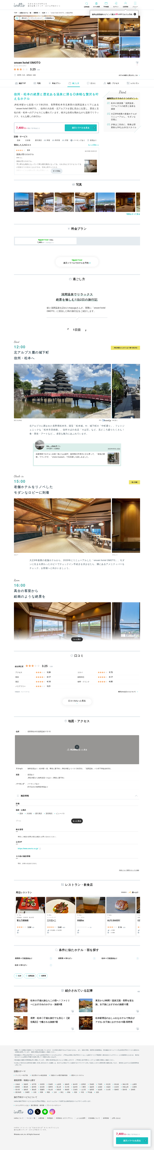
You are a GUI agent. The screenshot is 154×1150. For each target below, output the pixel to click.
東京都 (116, 1084)
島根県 (67, 1089)
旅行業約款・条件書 (37, 1105)
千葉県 (100, 1084)
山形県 (59, 1084)
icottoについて (19, 1118)
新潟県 (42, 1087)
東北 (62, 1092)
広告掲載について (94, 1118)
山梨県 (134, 1084)
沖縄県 (27, 1092)
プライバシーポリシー (53, 1105)
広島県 (75, 1089)
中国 (82, 1092)
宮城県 (50, 1084)
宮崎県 (133, 1089)
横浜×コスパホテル (77, 1075)
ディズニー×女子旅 (21, 1075)
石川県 (67, 1087)
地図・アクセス (113, 83)
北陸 (97, 1092)
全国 (34, 1092)
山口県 (83, 1089)
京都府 (100, 1087)
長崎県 (116, 1089)
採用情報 (106, 1118)
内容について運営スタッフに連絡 (129, 870)
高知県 (34, 1089)
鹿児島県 (18, 1092)
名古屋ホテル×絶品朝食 (39, 1075)
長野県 (50, 1087)
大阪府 (108, 1087)
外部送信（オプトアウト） (64, 1118)
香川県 (17, 1089)
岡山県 (50, 1089)
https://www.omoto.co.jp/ (28, 849)
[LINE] (45, 1112)
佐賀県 (100, 1089)
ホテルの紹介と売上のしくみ (128, 75)
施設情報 (25, 796)
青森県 (26, 1084)
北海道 (17, 1084)
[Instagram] (52, 1112)
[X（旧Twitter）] (38, 1112)
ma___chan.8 (51, 446)
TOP (15, 13)
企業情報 (41, 1118)
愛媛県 (42, 1089)
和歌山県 (125, 1087)
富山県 (59, 1087)
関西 (48, 1092)
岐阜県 (34, 1087)
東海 (68, 1092)
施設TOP (22, 83)
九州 (55, 1092)
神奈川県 (125, 1084)
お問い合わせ (116, 1118)
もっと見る (92, 145)
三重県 (83, 1087)
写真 (39, 83)
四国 (75, 1092)
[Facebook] (30, 1112)
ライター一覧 (31, 1118)
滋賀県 (92, 1087)
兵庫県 (134, 1087)
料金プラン (56, 83)
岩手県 (34, 1084)
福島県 (67, 1084)
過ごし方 (75, 83)
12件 (38, 70)
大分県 (108, 1089)
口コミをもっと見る (77, 701)
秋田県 (42, 1084)
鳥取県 (59, 1089)
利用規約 (50, 1118)
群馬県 (83, 1084)
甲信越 (90, 1092)
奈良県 (116, 1087)
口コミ (93, 83)
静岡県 (17, 1087)
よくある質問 (81, 1118)
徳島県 (26, 1089)
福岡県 (92, 1089)
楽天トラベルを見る (80, 128)
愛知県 (26, 1087)
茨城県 (92, 1084)
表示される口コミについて (127, 692)
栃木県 (75, 1084)
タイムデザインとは (21, 1105)
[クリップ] (72, 1011)
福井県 (75, 1087)
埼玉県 (108, 1084)
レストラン (135, 83)
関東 (41, 1092)
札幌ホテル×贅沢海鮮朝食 (59, 1075)
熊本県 (125, 1089)
